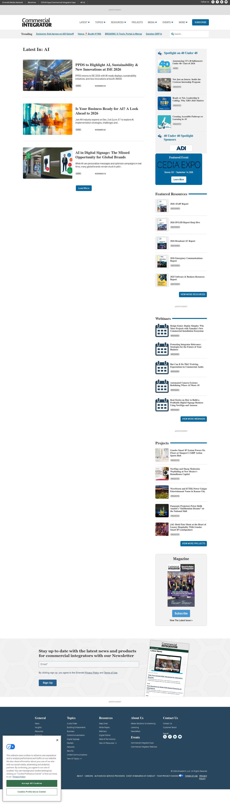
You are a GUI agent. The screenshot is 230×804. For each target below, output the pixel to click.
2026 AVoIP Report (179, 203)
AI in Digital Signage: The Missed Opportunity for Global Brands (102, 155)
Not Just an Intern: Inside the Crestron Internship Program (187, 81)
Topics (99, 22)
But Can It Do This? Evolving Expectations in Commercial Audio (186, 365)
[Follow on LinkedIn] (221, 1)
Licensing (135, 728)
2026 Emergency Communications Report (186, 259)
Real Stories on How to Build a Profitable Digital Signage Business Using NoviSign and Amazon (186, 402)
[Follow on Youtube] (226, 1)
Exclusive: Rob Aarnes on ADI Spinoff (55, 34)
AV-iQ (82, 2)
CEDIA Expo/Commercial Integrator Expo (58, 2)
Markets (70, 743)
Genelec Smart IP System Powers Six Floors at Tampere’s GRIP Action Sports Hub (187, 453)
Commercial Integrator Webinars (144, 747)
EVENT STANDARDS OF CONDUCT (140, 776)
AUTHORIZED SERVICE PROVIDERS (110, 776)
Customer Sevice (169, 728)
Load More (83, 188)
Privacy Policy (19, 777)
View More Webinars (193, 419)
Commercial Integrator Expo (142, 743)
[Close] (57, 740)
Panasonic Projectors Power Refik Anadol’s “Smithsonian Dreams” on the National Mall (187, 508)
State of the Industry (107, 739)
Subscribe (200, 22)
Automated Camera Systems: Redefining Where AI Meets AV (185, 384)
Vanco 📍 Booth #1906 (89, 34)
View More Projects (193, 543)
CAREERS (89, 776)
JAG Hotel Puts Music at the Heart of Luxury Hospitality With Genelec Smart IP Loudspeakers (188, 527)
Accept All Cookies (32, 783)
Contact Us (167, 724)
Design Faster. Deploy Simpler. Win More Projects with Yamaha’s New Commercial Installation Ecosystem (187, 328)
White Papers (104, 728)
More (182, 22)
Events (167, 22)
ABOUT (80, 776)
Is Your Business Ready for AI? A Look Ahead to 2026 (106, 111)
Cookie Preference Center (32, 792)
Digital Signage (73, 739)
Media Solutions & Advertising (143, 724)
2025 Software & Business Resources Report (187, 278)
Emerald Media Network (12, 2)
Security (70, 751)
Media (151, 22)
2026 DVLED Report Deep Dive (185, 222)
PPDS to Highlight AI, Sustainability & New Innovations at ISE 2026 (106, 67)
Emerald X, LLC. (184, 771)
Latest (83, 22)
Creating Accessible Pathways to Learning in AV (188, 118)
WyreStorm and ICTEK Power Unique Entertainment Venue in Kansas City (188, 490)
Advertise (32, 2)
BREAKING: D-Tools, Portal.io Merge (123, 34)
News (78, 86)
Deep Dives (175, 208)
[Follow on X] (213, 1)
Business (70, 731)
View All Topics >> (74, 759)
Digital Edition (105, 735)
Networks (71, 747)
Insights (177, 87)
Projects (137, 22)
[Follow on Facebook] (217, 1)
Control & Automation (76, 735)
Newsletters (135, 731)
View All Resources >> (108, 743)
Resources (117, 22)
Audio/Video (72, 724)
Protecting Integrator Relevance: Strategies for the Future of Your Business (186, 347)
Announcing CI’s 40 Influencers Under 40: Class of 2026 (187, 62)
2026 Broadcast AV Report (182, 241)
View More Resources (193, 294)
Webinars (175, 336)
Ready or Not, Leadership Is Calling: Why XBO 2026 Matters (188, 99)
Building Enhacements (76, 728)
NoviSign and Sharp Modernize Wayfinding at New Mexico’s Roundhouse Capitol (185, 471)
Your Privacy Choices (167, 776)
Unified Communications (77, 755)
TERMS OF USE (191, 776)
